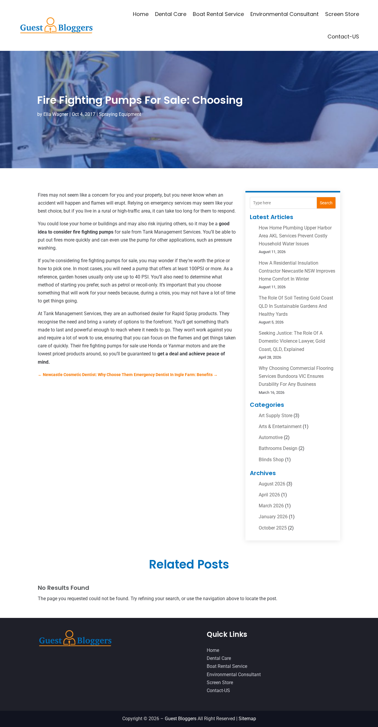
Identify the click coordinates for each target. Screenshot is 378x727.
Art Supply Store (275, 415)
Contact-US (343, 36)
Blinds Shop (271, 459)
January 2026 (273, 516)
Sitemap (247, 718)
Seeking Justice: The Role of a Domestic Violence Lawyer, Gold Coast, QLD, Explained (292, 341)
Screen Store (342, 14)
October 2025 (273, 528)
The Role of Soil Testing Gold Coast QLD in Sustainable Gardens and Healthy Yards (296, 306)
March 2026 (271, 506)
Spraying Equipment (120, 114)
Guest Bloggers (180, 718)
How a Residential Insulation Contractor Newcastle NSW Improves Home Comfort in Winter (297, 271)
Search (326, 202)
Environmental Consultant (284, 14)
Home (141, 14)
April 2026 (269, 495)
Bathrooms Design (278, 448)
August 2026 (272, 484)
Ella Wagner (55, 114)
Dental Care (170, 14)
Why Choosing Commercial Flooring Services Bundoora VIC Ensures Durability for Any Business (296, 376)
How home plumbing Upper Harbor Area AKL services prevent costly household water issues (295, 236)
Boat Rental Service (218, 14)
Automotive (271, 437)
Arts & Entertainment (280, 426)
